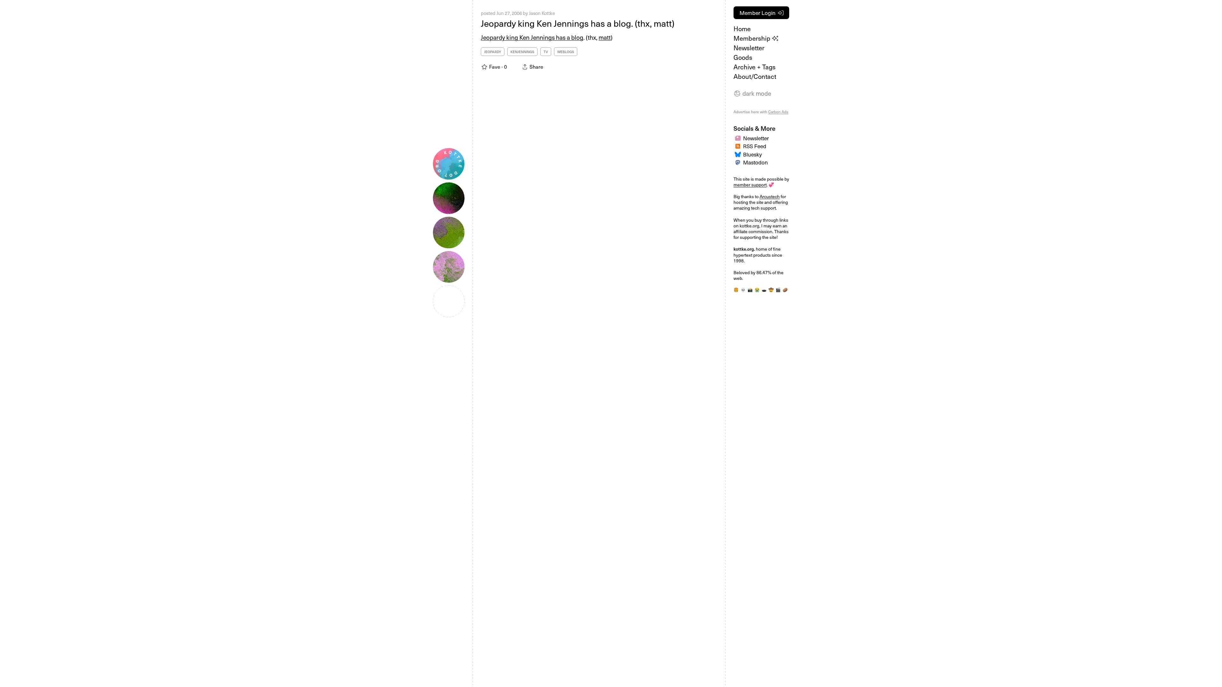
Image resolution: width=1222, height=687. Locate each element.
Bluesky (752, 154)
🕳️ (764, 290)
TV (546, 51)
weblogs (565, 51)
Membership (753, 38)
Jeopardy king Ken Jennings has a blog (532, 37)
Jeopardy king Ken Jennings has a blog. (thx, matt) (577, 23)
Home (742, 28)
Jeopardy (492, 51)
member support (750, 184)
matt (605, 37)
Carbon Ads (778, 111)
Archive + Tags (755, 67)
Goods (743, 57)
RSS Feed (754, 146)
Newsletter (749, 47)
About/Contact (755, 76)
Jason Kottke (542, 13)
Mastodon (755, 162)
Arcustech (770, 196)
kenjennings (522, 51)
